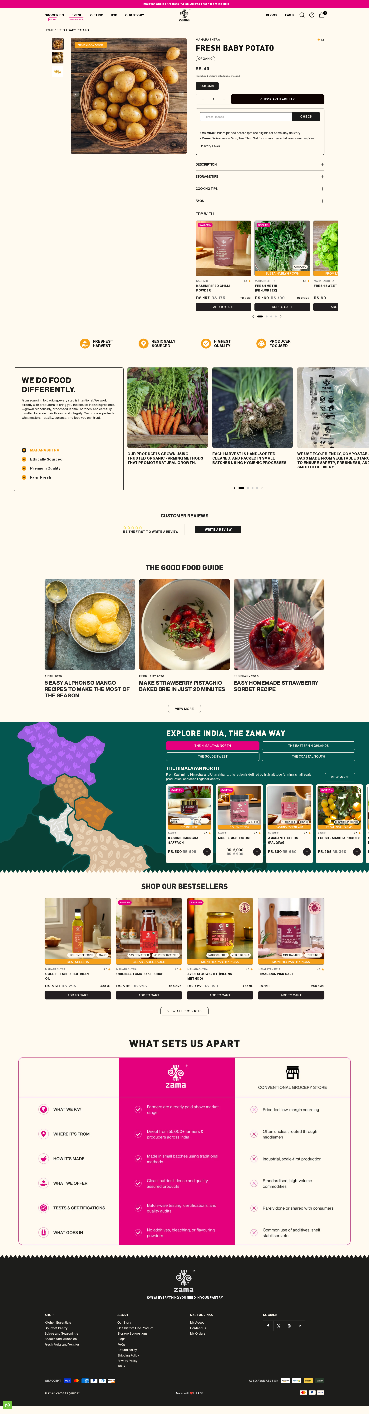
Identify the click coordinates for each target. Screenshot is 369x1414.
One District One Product (135, 1328)
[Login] (311, 15)
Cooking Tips (207, 189)
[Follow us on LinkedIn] (300, 1326)
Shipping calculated (218, 76)
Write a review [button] (218, 529)
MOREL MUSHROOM (234, 838)
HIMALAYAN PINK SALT (275, 974)
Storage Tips (207, 176)
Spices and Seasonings (61, 1333)
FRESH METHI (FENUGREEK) (266, 288)
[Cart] (321, 15)
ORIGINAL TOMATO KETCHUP (139, 974)
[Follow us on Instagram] (289, 1326)
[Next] (181, 94)
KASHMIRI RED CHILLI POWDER (213, 288)
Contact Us (198, 1328)
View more (184, 709)
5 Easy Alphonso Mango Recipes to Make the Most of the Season (87, 689)
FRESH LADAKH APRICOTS (339, 838)
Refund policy (127, 1350)
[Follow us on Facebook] (268, 1326)
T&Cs (121, 1366)
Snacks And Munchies (61, 1339)
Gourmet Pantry (56, 1328)
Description (206, 164)
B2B (114, 15)
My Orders (197, 1333)
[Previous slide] (253, 317)
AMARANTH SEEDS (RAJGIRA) (283, 840)
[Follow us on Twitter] (278, 1326)
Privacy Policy (127, 1361)
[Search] (302, 15)
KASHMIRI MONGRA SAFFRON (183, 840)
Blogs (121, 1339)
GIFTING (96, 15)
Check (306, 116)
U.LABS (198, 1393)
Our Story (124, 1322)
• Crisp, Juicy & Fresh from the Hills (184, 3)
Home (49, 30)
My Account (199, 1322)
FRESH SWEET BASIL (330, 286)
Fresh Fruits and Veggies (62, 1344)
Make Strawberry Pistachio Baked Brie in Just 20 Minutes (182, 686)
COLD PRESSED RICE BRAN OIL (67, 976)
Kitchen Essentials (58, 1322)
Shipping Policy (128, 1355)
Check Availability (277, 99)
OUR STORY (134, 15)
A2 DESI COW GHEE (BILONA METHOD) (209, 976)
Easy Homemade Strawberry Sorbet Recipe (276, 686)
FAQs (200, 201)
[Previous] (76, 94)
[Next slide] (281, 317)
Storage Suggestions (132, 1333)
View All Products (184, 1011)
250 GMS (207, 86)
